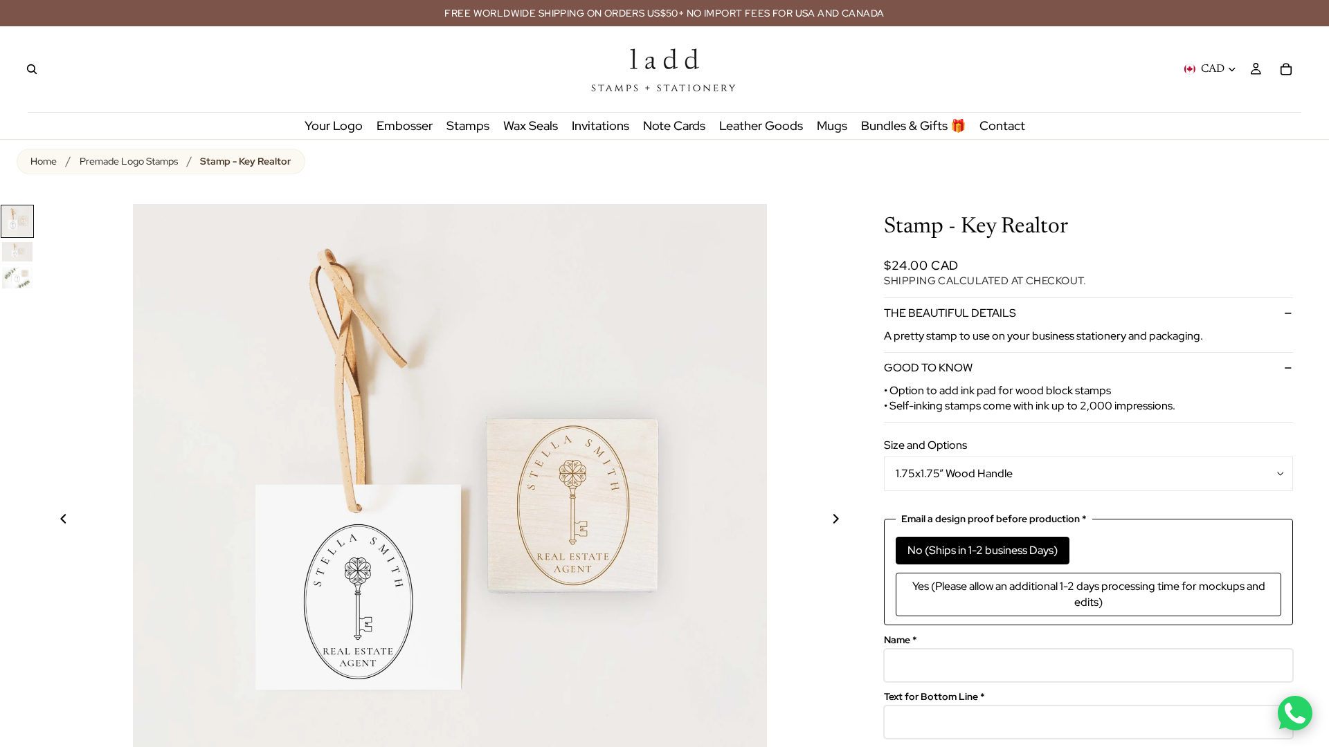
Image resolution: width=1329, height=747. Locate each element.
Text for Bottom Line (934, 697)
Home (43, 161)
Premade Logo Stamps (129, 161)
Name (900, 640)
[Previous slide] (55, 521)
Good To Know (928, 367)
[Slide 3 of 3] (17, 277)
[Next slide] (844, 521)
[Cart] (1286, 69)
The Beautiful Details (950, 313)
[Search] (32, 69)
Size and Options (925, 445)
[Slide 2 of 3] (17, 251)
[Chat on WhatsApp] (1295, 713)
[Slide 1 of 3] (17, 221)
